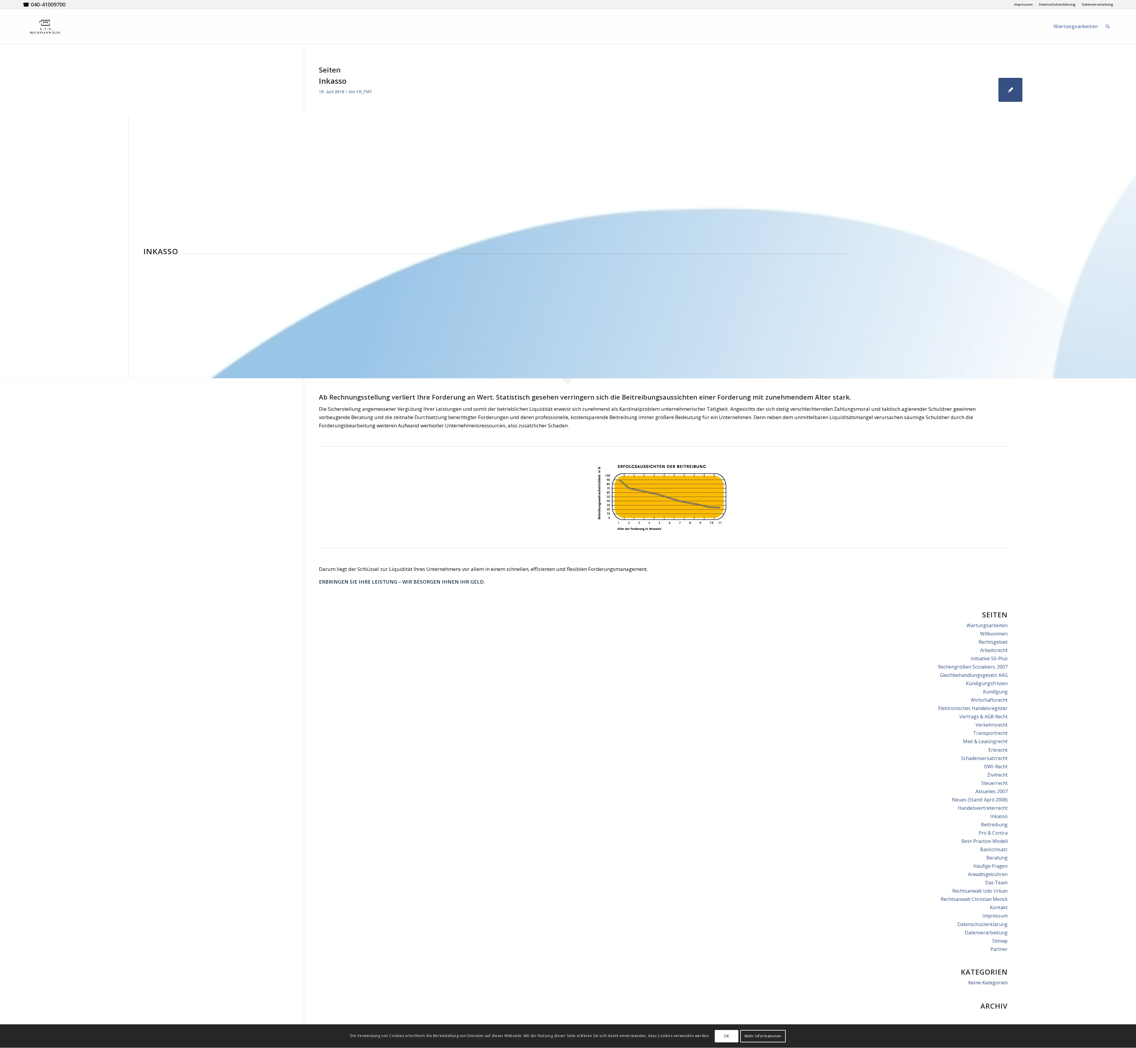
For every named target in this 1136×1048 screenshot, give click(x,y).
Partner (999, 949)
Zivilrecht (997, 775)
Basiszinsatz (994, 849)
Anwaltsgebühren (988, 874)
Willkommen (994, 633)
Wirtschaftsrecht (989, 700)
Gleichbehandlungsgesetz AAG (974, 675)
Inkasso (332, 80)
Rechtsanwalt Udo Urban (980, 891)
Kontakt (999, 907)
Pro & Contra (993, 833)
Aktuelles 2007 (991, 791)
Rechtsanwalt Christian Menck (974, 899)
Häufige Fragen (990, 866)
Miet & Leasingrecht (985, 741)
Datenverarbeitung (1097, 4)
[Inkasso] (1010, 90)
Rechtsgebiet (993, 642)
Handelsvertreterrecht (983, 808)
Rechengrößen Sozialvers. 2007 (973, 667)
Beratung (997, 857)
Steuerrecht (994, 783)
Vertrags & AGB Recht (983, 716)
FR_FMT (364, 91)
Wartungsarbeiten (987, 625)
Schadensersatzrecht (984, 758)
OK (726, 1036)
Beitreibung (994, 824)
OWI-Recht (996, 766)
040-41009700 (48, 4)
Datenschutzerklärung (1057, 4)
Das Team (996, 882)
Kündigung (995, 691)
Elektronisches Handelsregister (973, 708)
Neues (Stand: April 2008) (980, 799)
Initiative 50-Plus (989, 658)
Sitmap (1000, 941)
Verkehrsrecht (992, 725)
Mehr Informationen (763, 1036)
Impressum (1023, 4)
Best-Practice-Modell (984, 841)
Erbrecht (998, 750)
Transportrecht (990, 733)
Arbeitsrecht (994, 650)
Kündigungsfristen (987, 683)
